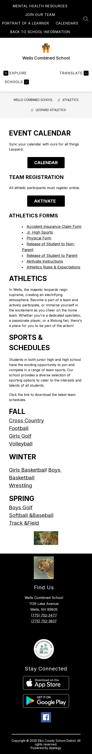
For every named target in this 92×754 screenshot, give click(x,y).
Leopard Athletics (51, 110)
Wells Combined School (33, 100)
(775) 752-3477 (44, 615)
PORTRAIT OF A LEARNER (25, 23)
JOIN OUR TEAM (40, 14)
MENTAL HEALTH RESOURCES (40, 6)
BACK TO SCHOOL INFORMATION (40, 32)
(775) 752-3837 (44, 621)
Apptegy (55, 748)
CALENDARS (67, 23)
